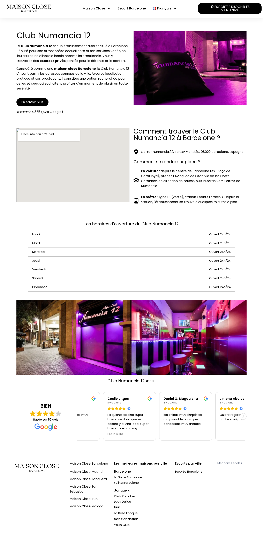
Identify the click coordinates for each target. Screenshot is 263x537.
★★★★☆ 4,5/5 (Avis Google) (39, 111)
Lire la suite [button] (146, 434)
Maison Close (94, 8)
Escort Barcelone (132, 8)
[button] (243, 416)
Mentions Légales (229, 463)
